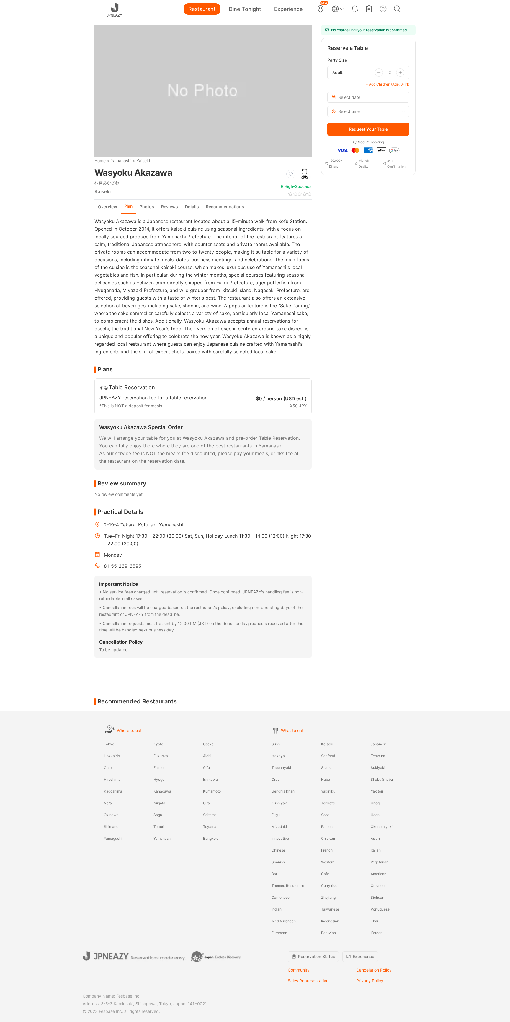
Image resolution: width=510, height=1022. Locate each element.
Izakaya (278, 756)
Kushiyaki (280, 803)
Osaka (208, 744)
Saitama (210, 815)
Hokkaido (112, 756)
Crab (275, 779)
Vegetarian (379, 862)
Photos (147, 206)
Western (327, 862)
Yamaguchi (113, 838)
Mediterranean (284, 921)
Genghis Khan (283, 791)
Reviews (169, 206)
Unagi (375, 803)
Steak (326, 767)
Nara (108, 803)
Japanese (379, 744)
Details (192, 206)
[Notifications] (355, 9)
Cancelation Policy (374, 969)
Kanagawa (162, 791)
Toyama (209, 826)
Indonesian (330, 921)
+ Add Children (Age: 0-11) (387, 84)
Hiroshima (112, 779)
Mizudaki (279, 826)
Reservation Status (316, 956)
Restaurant (202, 9)
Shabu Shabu (382, 779)
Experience (288, 9)
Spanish (278, 862)
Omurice (378, 885)
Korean (376, 933)
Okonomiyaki (382, 826)
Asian (375, 838)
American (378, 874)
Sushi (276, 744)
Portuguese (380, 909)
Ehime (158, 767)
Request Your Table (368, 129)
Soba (325, 815)
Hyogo (158, 779)
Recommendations (225, 206)
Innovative (280, 838)
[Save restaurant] (290, 174)
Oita (206, 803)
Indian (277, 909)
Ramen (327, 826)
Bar (274, 874)
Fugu (276, 815)
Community (299, 969)
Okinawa (111, 815)
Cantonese (281, 897)
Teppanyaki (281, 767)
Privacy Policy (369, 980)
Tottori (158, 826)
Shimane (111, 826)
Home (100, 160)
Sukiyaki (378, 767)
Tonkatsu (328, 803)
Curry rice (329, 885)
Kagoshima (113, 791)
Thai (374, 921)
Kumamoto (212, 791)
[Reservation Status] (369, 9)
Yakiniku (328, 791)
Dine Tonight (245, 9)
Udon (375, 815)
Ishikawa (210, 779)
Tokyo (109, 744)
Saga (157, 815)
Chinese (278, 850)
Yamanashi (121, 160)
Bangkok (210, 838)
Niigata (159, 803)
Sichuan (377, 897)
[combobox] (368, 111)
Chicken (328, 838)
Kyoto (158, 744)
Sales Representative (308, 980)
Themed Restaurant (288, 885)
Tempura (378, 756)
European (279, 933)
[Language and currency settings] (337, 8)
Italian (376, 850)
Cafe (325, 874)
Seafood (328, 756)
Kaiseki (143, 160)
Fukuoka (160, 756)
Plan (128, 206)
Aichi (207, 756)
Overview (107, 206)
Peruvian (328, 933)
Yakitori (377, 791)
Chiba (109, 767)
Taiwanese (330, 909)
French (327, 850)
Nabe (325, 779)
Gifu (206, 767)
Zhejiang (328, 897)
